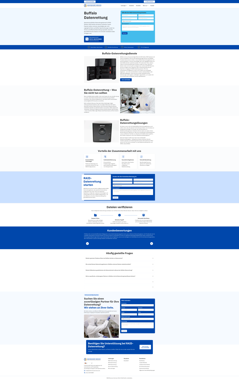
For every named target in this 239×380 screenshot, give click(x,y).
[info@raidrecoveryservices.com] (84, 370)
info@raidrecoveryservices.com (93, 370)
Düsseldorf (126, 360)
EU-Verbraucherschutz (144, 366)
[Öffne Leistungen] (126, 5)
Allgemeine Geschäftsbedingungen (147, 370)
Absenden (125, 33)
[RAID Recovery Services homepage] (93, 5)
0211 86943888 (90, 372)
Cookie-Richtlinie (143, 362)
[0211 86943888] (84, 372)
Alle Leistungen (111, 368)
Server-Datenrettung (112, 366)
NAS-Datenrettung (112, 362)
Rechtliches (142, 360)
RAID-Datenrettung (112, 360)
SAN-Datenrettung (112, 364)
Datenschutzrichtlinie (144, 368)
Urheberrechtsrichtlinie (144, 364)
